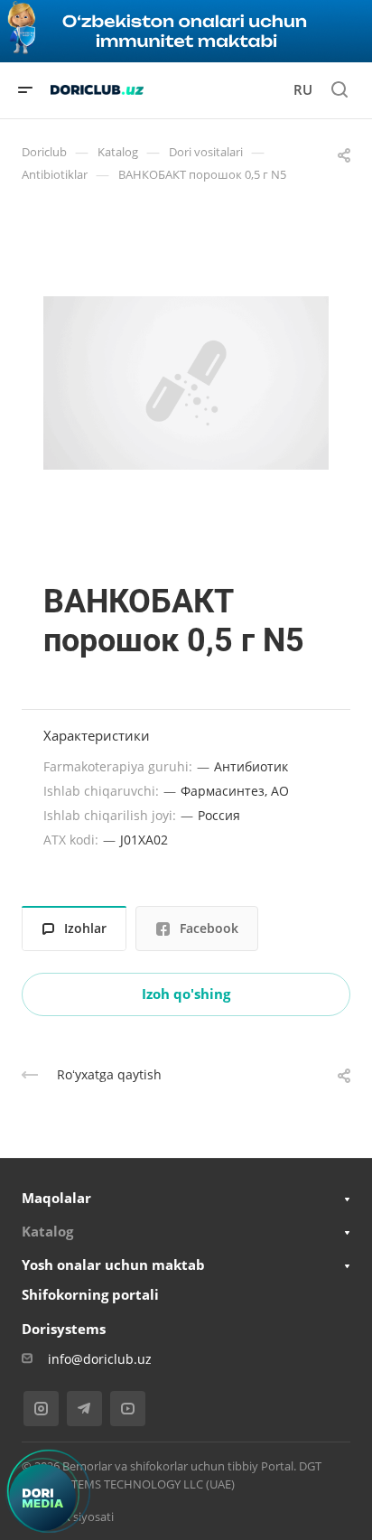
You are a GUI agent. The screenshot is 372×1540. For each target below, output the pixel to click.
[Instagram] (41, 1408)
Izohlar (85, 928)
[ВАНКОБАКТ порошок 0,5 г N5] (186, 383)
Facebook (209, 928)
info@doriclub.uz (100, 1358)
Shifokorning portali (90, 1294)
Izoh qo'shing (186, 994)
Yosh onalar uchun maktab (113, 1264)
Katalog (47, 1231)
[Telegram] (84, 1408)
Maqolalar (56, 1198)
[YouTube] (127, 1408)
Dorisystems (64, 1329)
